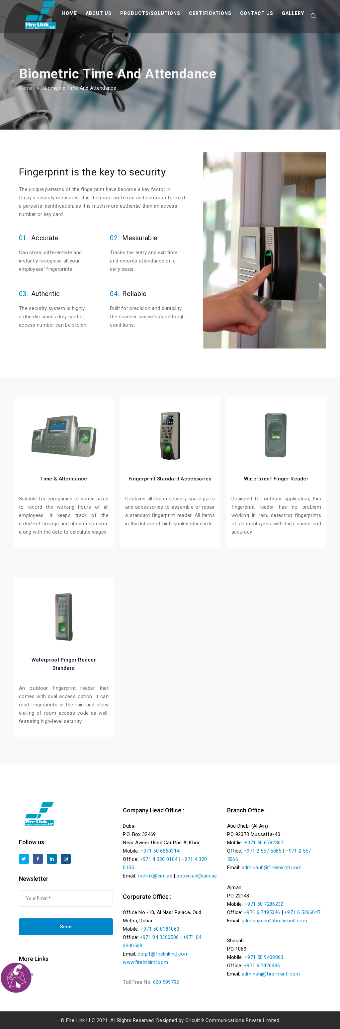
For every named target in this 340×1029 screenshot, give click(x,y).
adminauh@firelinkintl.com (272, 868)
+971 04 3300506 (159, 937)
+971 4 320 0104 (159, 859)
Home (26, 88)
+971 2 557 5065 (263, 851)
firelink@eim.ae (154, 876)
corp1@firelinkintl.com (163, 954)
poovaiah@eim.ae (197, 876)
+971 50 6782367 (264, 843)
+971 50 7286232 (264, 904)
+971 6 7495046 (262, 912)
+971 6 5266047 (302, 912)
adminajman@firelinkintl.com (274, 921)
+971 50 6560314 (160, 851)
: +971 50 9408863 (262, 957)
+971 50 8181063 (160, 929)
